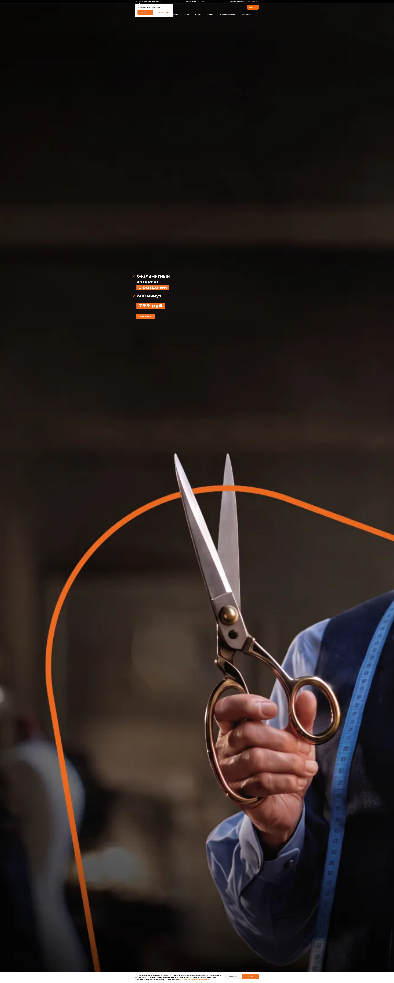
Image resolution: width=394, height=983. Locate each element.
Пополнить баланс (228, 14)
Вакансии (246, 14)
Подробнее (232, 977)
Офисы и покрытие (252, 1)
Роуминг (210, 14)
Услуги (186, 14)
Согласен (250, 977)
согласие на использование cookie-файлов (194, 979)
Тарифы (174, 14)
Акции (198, 14)
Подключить (145, 316)
